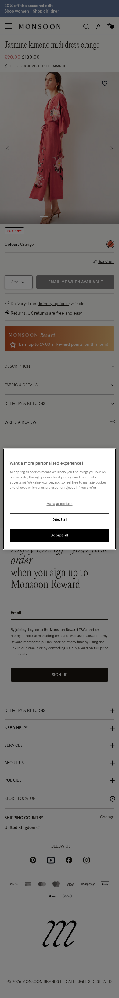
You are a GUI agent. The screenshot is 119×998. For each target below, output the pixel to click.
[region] (59, 499)
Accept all (59, 535)
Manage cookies (60, 504)
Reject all (59, 519)
